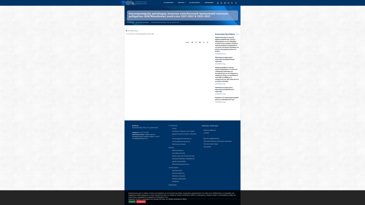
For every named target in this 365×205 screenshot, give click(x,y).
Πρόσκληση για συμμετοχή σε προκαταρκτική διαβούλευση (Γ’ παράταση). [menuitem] (224, 89)
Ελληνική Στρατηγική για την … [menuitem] (181, 164)
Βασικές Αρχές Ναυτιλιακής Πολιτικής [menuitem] (183, 156)
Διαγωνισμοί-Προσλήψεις (142, 22)
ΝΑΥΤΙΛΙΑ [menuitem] (171, 148)
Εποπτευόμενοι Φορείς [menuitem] (179, 144)
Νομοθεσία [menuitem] (175, 181)
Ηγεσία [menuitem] (174, 128)
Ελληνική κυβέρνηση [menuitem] (210, 130)
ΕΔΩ (152, 34)
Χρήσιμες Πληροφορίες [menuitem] (179, 179)
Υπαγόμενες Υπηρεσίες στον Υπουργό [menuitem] (183, 131)
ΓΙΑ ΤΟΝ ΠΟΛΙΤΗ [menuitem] (173, 168)
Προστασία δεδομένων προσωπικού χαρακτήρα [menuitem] (218, 141)
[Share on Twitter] (192, 42)
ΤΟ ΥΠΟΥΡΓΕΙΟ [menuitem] (173, 126)
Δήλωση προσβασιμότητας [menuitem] (211, 138)
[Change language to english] (231, 2)
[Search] (236, 2)
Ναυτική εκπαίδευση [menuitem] (178, 173)
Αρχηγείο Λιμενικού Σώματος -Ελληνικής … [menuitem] (184, 135)
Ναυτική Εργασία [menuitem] (177, 170)
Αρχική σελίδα (130, 22)
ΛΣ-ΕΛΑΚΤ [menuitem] (206, 133)
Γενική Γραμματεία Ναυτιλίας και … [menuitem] (182, 139)
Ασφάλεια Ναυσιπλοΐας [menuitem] (179, 161)
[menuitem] (169, 2)
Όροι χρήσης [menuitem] (207, 147)
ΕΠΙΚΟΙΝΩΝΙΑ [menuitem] (173, 185)
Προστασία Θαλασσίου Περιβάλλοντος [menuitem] (183, 159)
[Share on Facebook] (196, 42)
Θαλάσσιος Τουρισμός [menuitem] (178, 176)
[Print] (207, 42)
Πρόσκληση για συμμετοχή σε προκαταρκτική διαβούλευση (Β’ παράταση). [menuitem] (225, 59)
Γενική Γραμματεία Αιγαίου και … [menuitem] (181, 141)
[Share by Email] (204, 42)
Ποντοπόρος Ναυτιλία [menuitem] (178, 153)
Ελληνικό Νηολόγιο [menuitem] (177, 150)
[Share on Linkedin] (200, 42)
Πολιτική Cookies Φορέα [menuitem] (211, 144)
